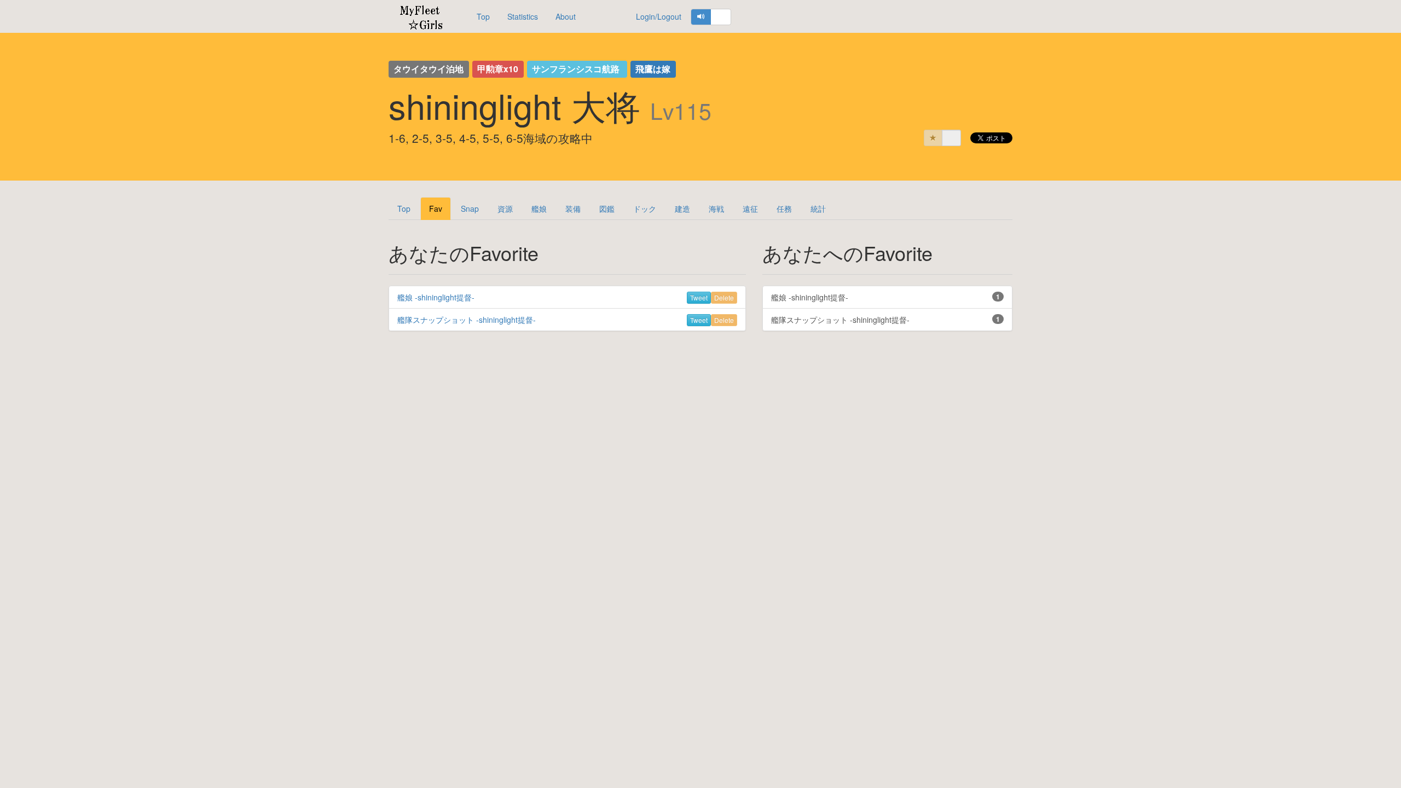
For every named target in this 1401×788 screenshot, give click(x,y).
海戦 (716, 208)
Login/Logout (658, 16)
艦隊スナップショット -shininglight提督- (466, 319)
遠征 (750, 208)
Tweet (699, 297)
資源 (505, 208)
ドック (644, 208)
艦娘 (539, 208)
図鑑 (607, 208)
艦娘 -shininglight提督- (435, 297)
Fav (435, 208)
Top (483, 16)
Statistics (522, 16)
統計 (818, 208)
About (565, 16)
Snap (470, 208)
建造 (682, 208)
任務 (784, 208)
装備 (573, 208)
